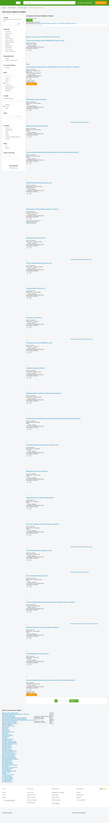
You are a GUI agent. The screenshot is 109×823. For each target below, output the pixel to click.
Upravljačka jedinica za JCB (8, 716)
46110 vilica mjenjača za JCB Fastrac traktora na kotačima (42, 524)
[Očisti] (23, 22)
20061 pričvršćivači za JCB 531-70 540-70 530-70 (40, 497)
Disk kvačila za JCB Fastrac (34, 317)
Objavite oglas (31, 83)
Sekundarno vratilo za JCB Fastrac (36, 238)
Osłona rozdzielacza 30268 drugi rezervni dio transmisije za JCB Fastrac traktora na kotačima (52, 152)
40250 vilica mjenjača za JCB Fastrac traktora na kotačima (42, 627)
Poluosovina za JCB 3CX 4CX (9, 722)
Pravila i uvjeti (30, 792)
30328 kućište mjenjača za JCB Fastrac (37, 126)
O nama (4, 792)
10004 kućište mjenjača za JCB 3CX (36, 99)
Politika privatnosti (31, 795)
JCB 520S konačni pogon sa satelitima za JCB (39, 550)
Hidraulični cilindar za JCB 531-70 (35, 368)
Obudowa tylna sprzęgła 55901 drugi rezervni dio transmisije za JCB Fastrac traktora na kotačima (53, 418)
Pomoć (3, 795)
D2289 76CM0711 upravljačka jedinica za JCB (39, 182)
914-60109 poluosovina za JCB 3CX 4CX (37, 653)
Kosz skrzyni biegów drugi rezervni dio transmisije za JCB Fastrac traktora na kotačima (50, 602)
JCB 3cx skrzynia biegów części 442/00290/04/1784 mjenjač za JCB (45, 40)
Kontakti (4, 797)
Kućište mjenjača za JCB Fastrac (9, 721)
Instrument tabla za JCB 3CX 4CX (35, 288)
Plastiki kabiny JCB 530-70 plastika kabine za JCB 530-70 (42, 209)
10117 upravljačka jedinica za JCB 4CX (37, 575)
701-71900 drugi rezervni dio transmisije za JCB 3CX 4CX (42, 445)
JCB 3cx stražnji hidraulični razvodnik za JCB (39, 263)
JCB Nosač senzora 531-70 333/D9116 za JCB (39, 342)
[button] (27, 50)
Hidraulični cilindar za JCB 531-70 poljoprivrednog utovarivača (43, 393)
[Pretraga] (25, 3)
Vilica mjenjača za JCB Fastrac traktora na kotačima (14, 717)
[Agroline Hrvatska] (8, 2)
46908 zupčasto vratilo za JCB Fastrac (37, 471)
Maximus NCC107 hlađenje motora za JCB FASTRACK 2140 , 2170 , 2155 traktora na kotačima (52, 67)
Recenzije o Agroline (31, 800)
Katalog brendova (31, 802)
